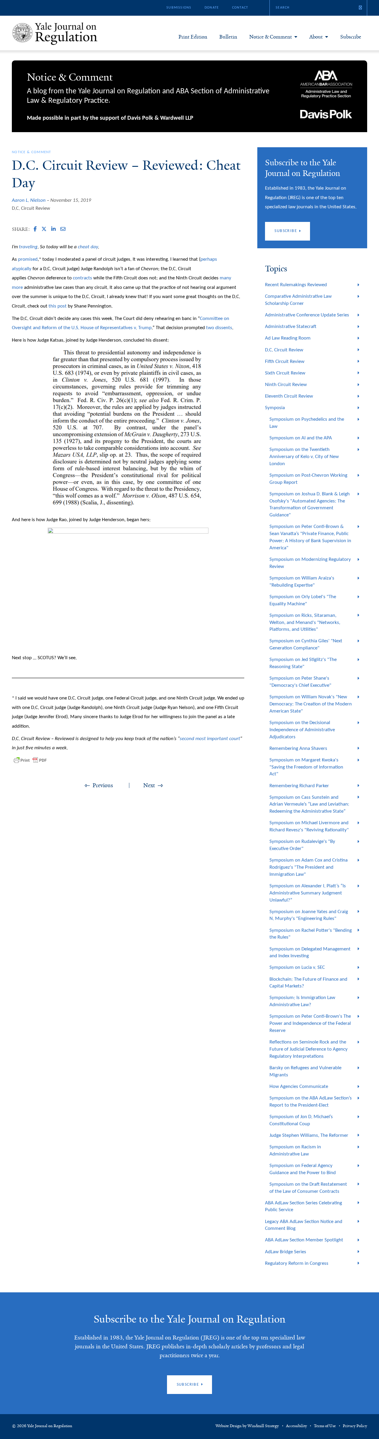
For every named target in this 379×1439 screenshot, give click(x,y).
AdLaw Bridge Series (285, 1251)
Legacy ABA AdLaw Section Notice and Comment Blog (303, 1225)
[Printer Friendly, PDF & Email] (30, 760)
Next (149, 785)
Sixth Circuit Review (285, 373)
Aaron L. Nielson (29, 200)
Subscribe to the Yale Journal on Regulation (189, 1319)
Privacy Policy (355, 1426)
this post (58, 306)
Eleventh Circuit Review (289, 396)
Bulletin (228, 37)
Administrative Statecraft (290, 326)
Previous (103, 785)
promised (28, 259)
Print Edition (193, 37)
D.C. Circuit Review (31, 208)
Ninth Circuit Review (286, 384)
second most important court (210, 738)
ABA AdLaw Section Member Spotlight (304, 1240)
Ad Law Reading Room (288, 338)
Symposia (275, 407)
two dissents (219, 327)
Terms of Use (325, 1426)
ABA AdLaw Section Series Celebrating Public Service (303, 1206)
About (316, 37)
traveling (28, 246)
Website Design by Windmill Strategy (247, 1426)
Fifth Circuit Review (284, 361)
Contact (240, 7)
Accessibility (296, 1426)
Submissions (178, 7)
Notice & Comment (270, 37)
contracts (82, 278)
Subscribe (350, 37)
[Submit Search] (360, 8)
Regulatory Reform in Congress (296, 1263)
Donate (212, 7)
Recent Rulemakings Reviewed (296, 284)
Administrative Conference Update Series (307, 315)
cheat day (88, 246)
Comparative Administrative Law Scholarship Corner (298, 300)
